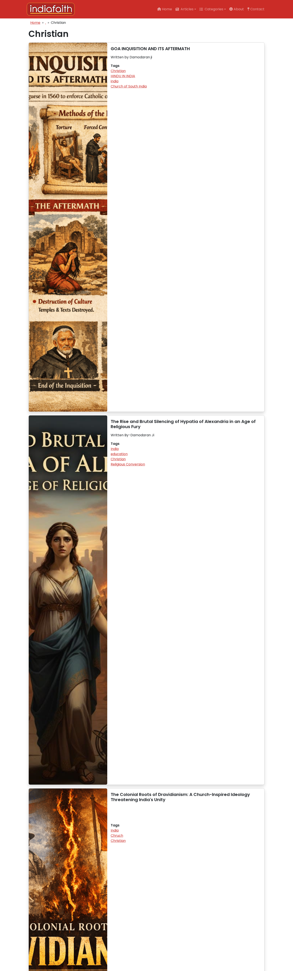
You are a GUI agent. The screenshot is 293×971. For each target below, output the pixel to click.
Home (35, 22)
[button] (186, 9)
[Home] (52, 9)
